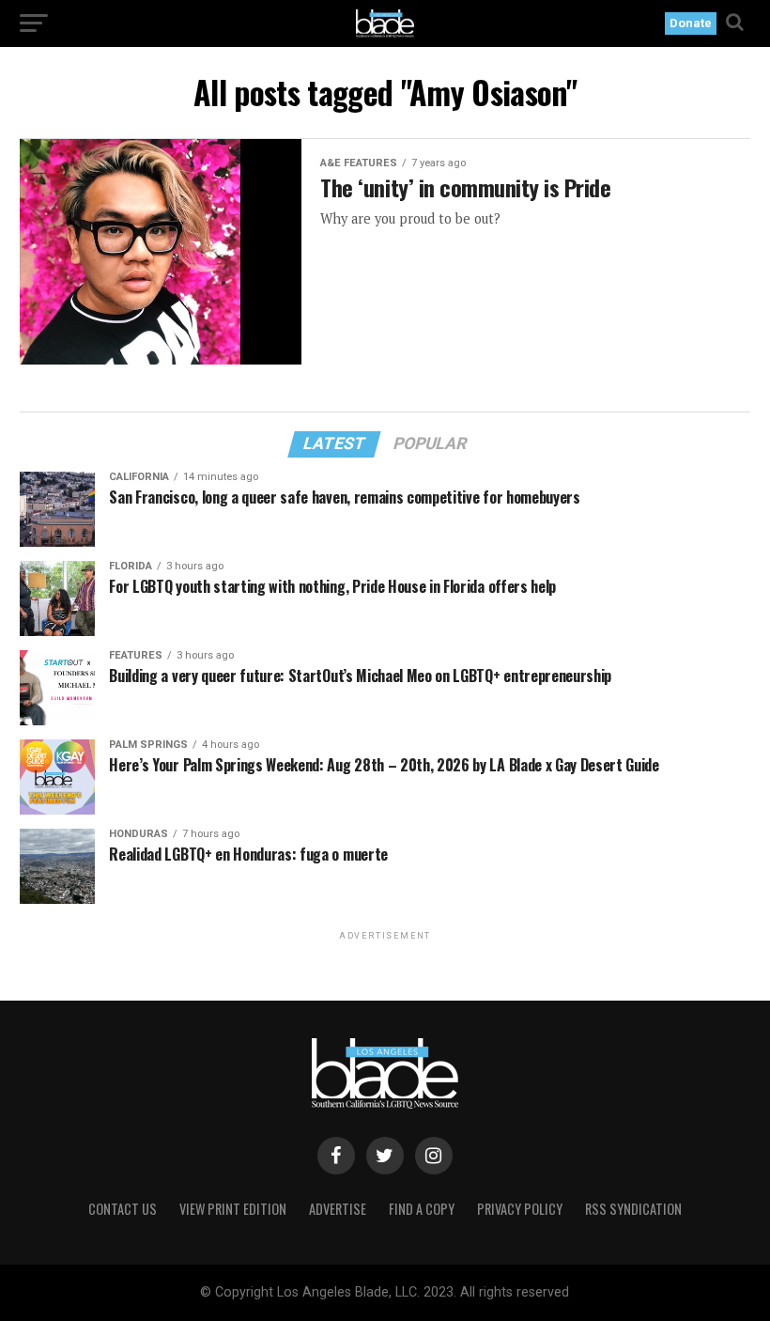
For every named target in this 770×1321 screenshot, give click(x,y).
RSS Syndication (633, 1209)
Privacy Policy (519, 1209)
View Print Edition (232, 1209)
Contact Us (122, 1209)
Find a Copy (421, 1209)
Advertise (337, 1209)
